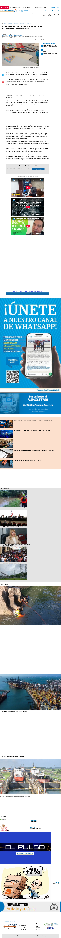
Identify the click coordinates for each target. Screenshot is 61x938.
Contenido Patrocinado (7, 418)
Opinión (11, 13)
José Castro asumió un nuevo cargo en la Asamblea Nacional (50, 46)
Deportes (26, 13)
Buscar (21, 922)
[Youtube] (52, 10)
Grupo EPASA (22, 929)
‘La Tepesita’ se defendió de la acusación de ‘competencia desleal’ (50, 50)
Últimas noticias (5, 488)
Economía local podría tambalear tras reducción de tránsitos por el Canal (15, 796)
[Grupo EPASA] (50, 929)
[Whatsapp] (8, 924)
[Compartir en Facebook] (33, 40)
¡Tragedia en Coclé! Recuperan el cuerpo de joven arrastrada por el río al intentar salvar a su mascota (20, 626)
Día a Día (38, 923)
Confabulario (3, 671)
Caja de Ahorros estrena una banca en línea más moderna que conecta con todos (32, 430)
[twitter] (50, 10)
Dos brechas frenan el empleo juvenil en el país (12, 563)
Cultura (16, 23)
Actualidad (6, 13)
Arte (5, 23)
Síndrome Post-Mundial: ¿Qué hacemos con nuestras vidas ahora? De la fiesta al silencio (33, 420)
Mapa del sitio (23, 924)
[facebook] (10, 924)
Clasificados (22, 925)
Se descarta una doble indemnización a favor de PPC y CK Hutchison (13, 711)
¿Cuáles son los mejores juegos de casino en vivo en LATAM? (27, 460)
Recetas (38, 927)
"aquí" (45, 936)
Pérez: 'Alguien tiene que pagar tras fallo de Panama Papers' (12, 756)
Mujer (37, 924)
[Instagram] (45, 10)
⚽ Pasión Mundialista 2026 (34, 13)
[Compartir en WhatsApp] (36, 40)
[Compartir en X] (38, 40)
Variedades (21, 13)
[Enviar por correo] (3, 82)
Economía (16, 13)
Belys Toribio (5, 35)
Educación (22, 23)
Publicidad (22, 927)
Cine (37, 926)
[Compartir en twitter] (3, 75)
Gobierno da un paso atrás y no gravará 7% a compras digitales (15, 526)
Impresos (38, 929)
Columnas (3, 816)
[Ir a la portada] (7, 11)
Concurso (10, 23)
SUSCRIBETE (38, 169)
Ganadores (28, 23)
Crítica (37, 922)
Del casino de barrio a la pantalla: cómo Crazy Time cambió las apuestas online (31, 440)
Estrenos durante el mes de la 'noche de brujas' (50, 54)
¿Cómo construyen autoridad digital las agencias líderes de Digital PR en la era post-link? (34, 450)
